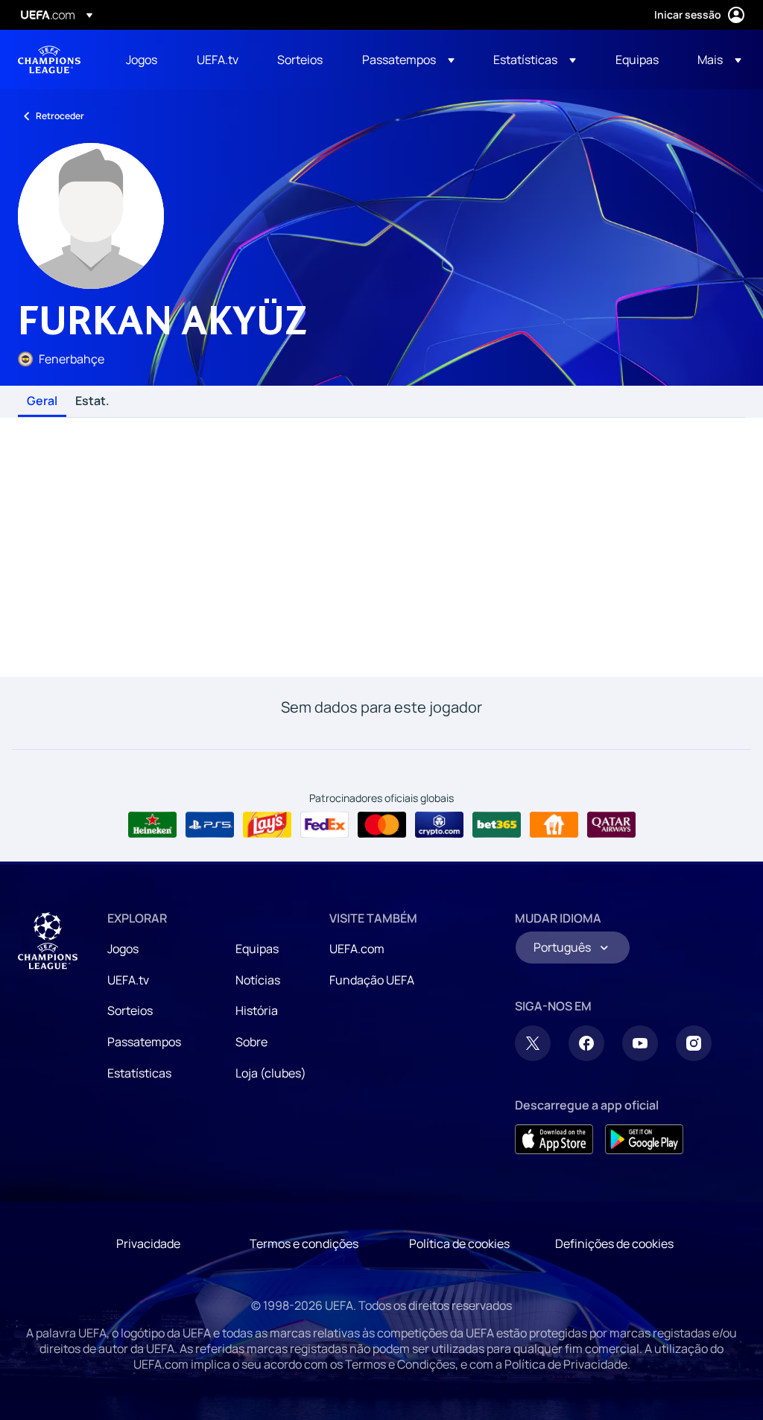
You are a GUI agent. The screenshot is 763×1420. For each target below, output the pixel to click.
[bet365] (496, 825)
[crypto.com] (439, 825)
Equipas (257, 948)
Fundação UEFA (371, 980)
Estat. (92, 401)
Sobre (251, 1042)
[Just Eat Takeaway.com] (554, 825)
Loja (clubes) (270, 1073)
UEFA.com (356, 948)
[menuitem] (142, 59)
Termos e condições (304, 1243)
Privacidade (148, 1243)
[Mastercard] (382, 825)
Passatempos (144, 1042)
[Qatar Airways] (611, 825)
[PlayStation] (210, 825)
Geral (42, 401)
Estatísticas (139, 1073)
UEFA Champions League (49, 59)
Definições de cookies (614, 1243)
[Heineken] (152, 825)
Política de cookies (459, 1243)
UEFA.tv (128, 980)
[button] (408, 59)
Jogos (123, 948)
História (256, 1010)
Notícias (257, 980)
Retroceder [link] (60, 115)
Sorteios (130, 1010)
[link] (141, 59)
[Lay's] (267, 825)
